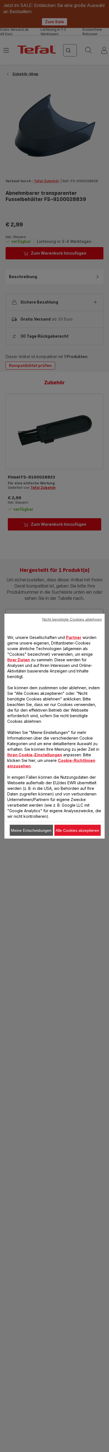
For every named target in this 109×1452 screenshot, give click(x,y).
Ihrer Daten (18, 659)
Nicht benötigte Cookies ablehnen (72, 619)
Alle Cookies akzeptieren (77, 830)
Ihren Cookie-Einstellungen (34, 754)
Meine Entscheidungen (31, 830)
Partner (73, 637)
